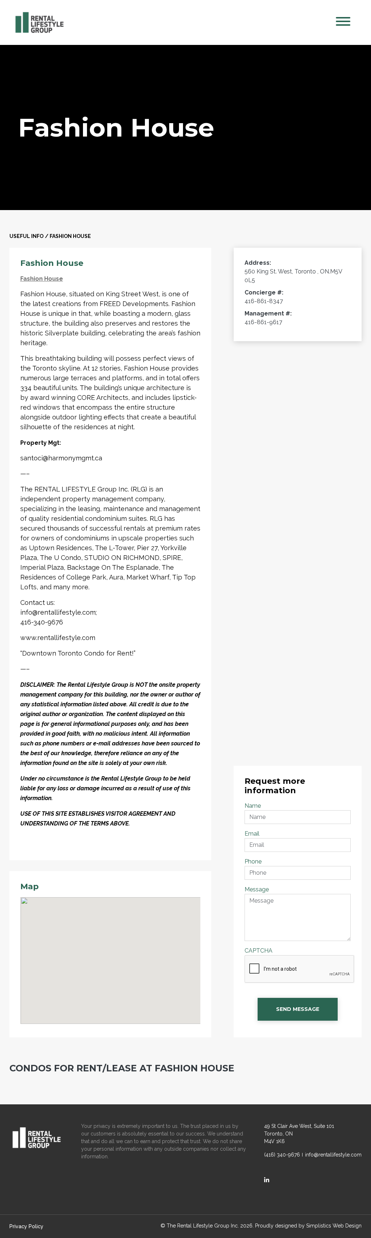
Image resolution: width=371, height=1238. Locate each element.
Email (252, 833)
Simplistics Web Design (334, 1226)
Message (257, 889)
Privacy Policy (26, 1226)
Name (253, 805)
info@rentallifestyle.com (333, 1155)
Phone (253, 861)
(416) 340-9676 (282, 1155)
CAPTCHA (258, 950)
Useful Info (26, 236)
